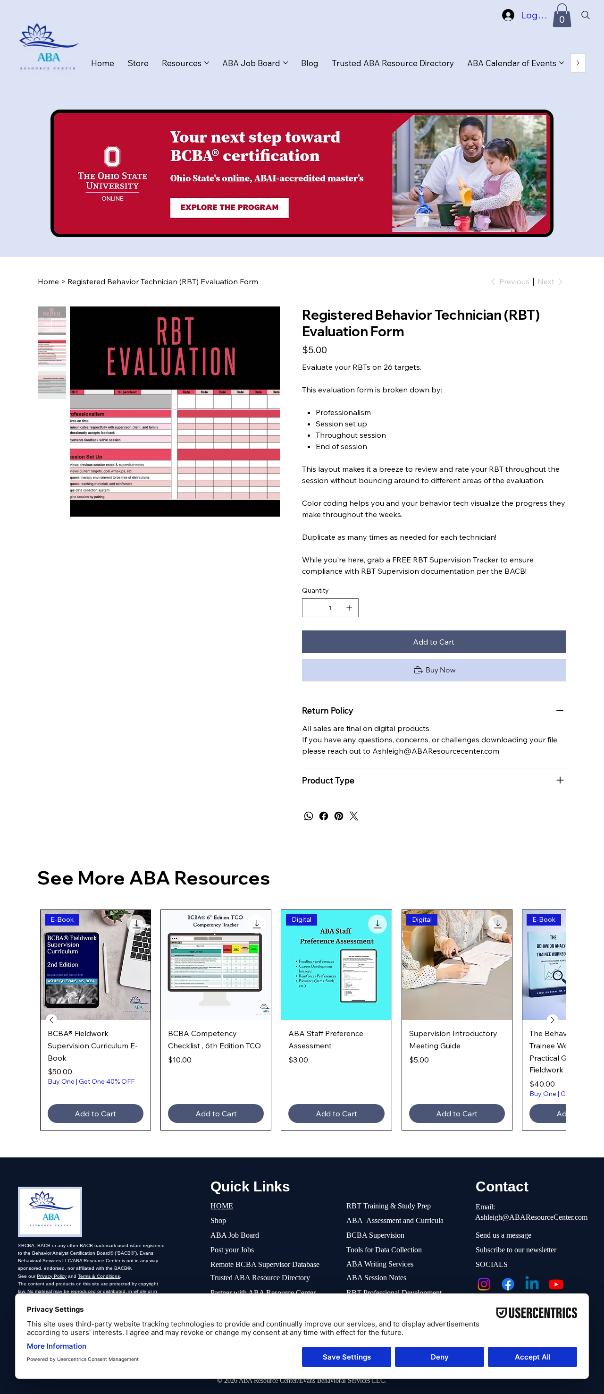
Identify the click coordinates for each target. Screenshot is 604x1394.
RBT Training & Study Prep (388, 1206)
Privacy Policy (52, 1276)
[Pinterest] (338, 816)
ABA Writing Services (379, 1264)
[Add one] (349, 607)
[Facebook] (323, 816)
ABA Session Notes (376, 1278)
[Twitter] (354, 816)
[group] (302, 1020)
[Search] (585, 15)
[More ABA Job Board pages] (285, 62)
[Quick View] (216, 965)
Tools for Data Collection (384, 1250)
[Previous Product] (51, 1020)
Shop (218, 1220)
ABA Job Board (234, 1235)
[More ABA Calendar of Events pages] (561, 62)
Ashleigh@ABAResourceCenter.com (531, 1217)
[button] (562, 15)
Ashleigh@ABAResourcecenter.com (435, 751)
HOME (221, 1206)
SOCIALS (492, 1264)
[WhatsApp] (308, 816)
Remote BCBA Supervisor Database (264, 1264)
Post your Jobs (232, 1250)
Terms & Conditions (99, 1276)
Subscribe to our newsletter (516, 1250)
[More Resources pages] (206, 62)
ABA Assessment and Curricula (395, 1220)
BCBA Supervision (375, 1235)
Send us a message (503, 1235)
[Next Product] (552, 1020)
